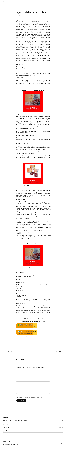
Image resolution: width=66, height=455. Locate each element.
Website (17, 392)
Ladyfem (26, 15)
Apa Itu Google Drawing (8, 430)
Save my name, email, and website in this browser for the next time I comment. (29, 397)
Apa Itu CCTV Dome (8, 424)
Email (17, 387)
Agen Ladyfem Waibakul (9, 351)
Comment (18, 369)
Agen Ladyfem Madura (57, 351)
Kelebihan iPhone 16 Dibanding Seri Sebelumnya (15, 420)
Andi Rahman (22, 15)
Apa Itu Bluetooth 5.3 (8, 427)
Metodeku (5, 2)
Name (17, 382)
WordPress (61, 451)
